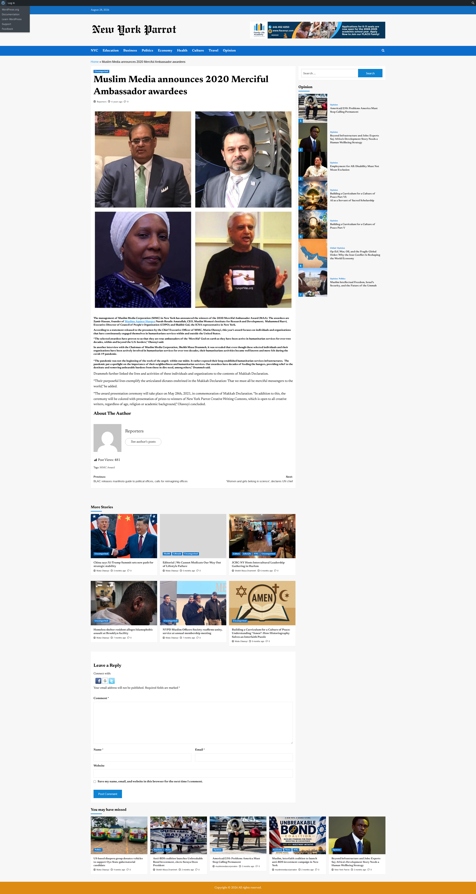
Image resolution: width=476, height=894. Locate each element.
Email (200, 749)
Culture (198, 50)
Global (333, 248)
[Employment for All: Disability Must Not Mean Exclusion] (312, 166)
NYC (94, 50)
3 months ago (120, 571)
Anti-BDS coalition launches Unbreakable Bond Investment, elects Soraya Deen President (178, 862)
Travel (213, 50)
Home (95, 61)
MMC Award (107, 467)
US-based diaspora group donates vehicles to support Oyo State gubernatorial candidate (118, 862)
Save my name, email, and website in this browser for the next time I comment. (150, 781)
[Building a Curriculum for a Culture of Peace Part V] (312, 224)
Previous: (141, 479)
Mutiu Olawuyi (103, 571)
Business (130, 50)
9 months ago (258, 641)
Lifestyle (177, 554)
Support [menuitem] (6, 23)
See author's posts (143, 442)
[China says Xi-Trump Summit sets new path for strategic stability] (124, 536)
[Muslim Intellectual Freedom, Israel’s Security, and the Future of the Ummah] (312, 282)
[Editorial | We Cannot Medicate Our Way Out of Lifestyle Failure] (193, 536)
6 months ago (266, 571)
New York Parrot (342, 870)
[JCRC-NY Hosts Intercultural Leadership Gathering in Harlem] (262, 536)
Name (98, 749)
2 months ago (188, 870)
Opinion (229, 50)
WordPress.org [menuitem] (10, 9)
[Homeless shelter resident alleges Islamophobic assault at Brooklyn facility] (124, 603)
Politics (147, 50)
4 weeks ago (119, 870)
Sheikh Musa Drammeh (245, 571)
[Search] (383, 50)
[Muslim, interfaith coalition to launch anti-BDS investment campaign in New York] (297, 835)
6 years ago (116, 102)
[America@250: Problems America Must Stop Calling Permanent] (312, 108)
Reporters (102, 102)
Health (182, 50)
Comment (101, 698)
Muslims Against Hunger (140, 321)
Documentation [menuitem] (11, 14)
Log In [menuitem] (11, 2)
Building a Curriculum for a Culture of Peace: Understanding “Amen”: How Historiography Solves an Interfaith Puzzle (261, 633)
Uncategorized (101, 71)
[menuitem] (3, 3)
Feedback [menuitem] (7, 28)
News (168, 850)
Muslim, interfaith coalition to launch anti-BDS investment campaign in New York (295, 862)
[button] (98, 680)
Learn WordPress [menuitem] (12, 19)
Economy (165, 50)
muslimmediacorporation (226, 866)
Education (111, 50)
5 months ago (189, 571)
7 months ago (120, 638)
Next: (259, 479)
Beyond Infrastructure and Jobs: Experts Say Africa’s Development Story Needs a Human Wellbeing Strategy (354, 139)
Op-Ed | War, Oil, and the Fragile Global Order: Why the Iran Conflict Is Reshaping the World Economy (355, 255)
